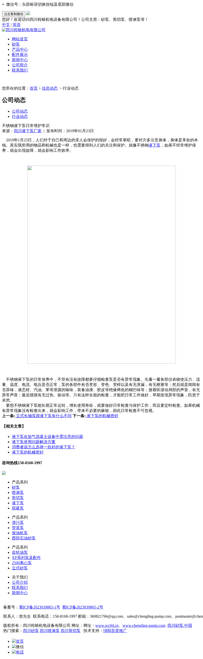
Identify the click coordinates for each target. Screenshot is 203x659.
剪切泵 (18, 498)
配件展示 (20, 54)
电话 (20, 652)
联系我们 (20, 70)
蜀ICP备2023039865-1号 (39, 607)
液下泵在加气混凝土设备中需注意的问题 (47, 436)
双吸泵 (18, 508)
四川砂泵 (31, 631)
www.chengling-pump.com (144, 625)
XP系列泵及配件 (26, 558)
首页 (34, 88)
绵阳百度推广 (115, 631)
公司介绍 (20, 582)
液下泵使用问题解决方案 (33, 442)
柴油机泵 (20, 533)
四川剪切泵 (70, 631)
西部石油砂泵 (24, 538)
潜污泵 (18, 522)
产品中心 (20, 49)
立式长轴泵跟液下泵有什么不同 (43, 416)
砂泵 (16, 44)
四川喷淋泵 (50, 631)
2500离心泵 (22, 563)
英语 (17, 25)
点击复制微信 (13, 14)
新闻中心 (20, 60)
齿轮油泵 (20, 552)
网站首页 (20, 39)
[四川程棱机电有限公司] (24, 30)
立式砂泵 (20, 568)
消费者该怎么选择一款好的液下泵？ (43, 447)
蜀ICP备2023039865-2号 (82, 607)
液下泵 (154, 145)
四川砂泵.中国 (179, 625)
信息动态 (50, 88)
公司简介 (20, 65)
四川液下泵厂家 (28, 131)
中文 (6, 25)
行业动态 (20, 116)
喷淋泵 (18, 492)
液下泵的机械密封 (102, 416)
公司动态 (20, 111)
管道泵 (18, 528)
